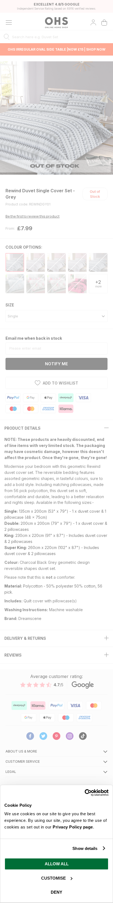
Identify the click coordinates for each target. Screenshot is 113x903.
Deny (56, 892)
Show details (84, 848)
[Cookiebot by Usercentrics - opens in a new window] (85, 792)
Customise (53, 878)
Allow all (57, 863)
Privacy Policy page (73, 827)
